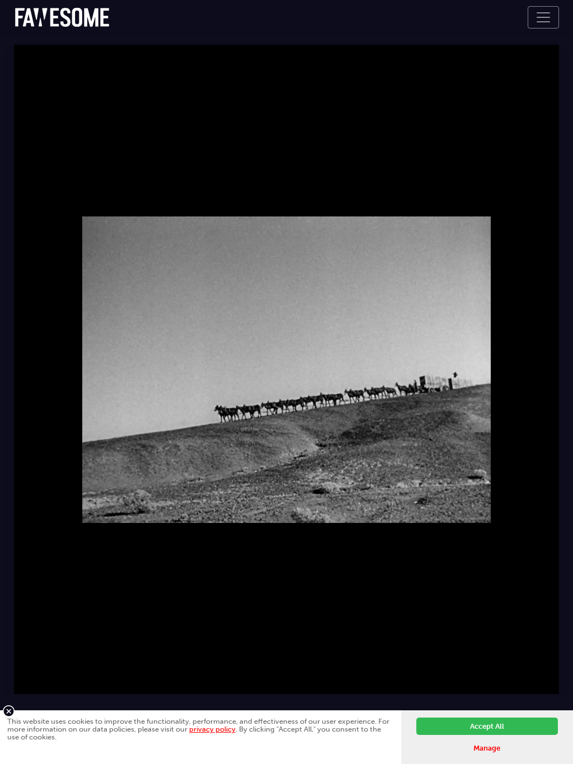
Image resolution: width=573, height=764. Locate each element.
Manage (486, 748)
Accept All (487, 726)
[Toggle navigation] (543, 17)
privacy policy (212, 729)
